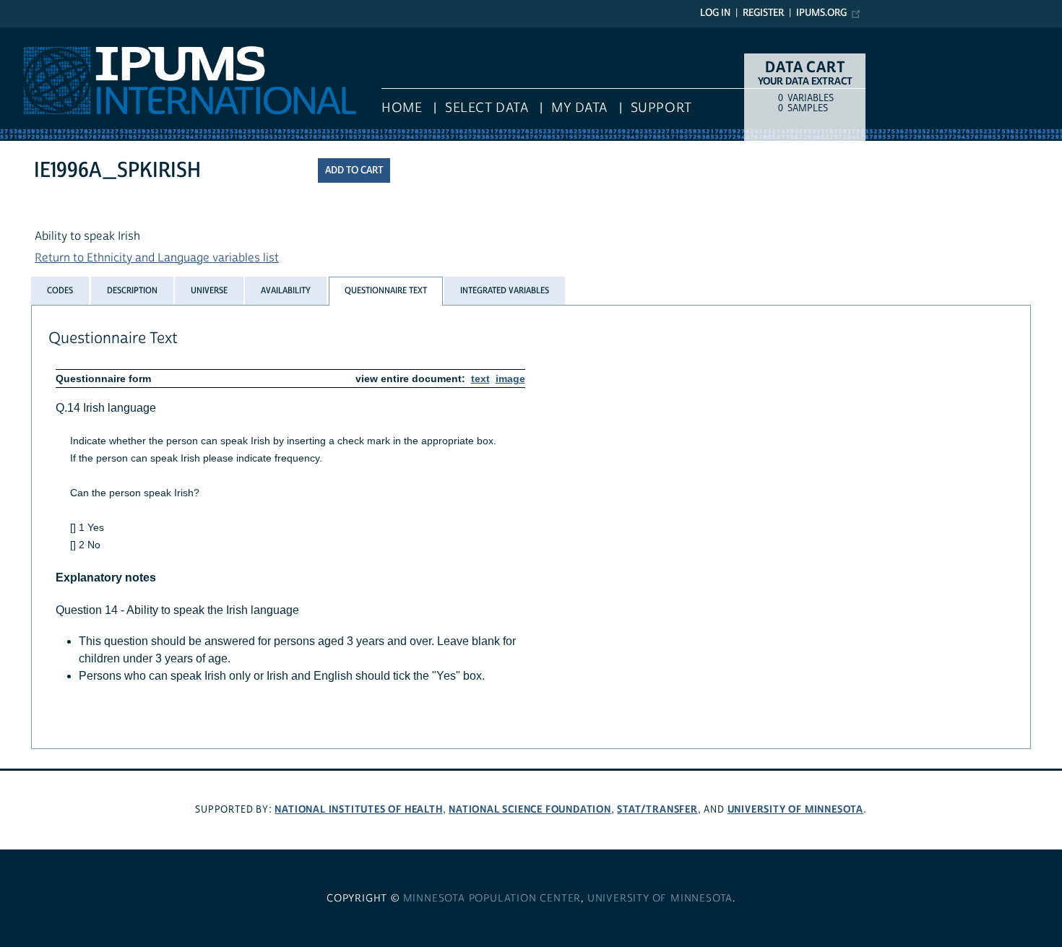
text (480, 378)
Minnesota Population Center (492, 898)
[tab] (60, 290)
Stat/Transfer (657, 809)
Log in (715, 13)
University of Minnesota (795, 809)
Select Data (486, 108)
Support (661, 108)
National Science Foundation (530, 809)
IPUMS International (52, 34)
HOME (401, 108)
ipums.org (821, 13)
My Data (579, 108)
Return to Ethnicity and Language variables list (157, 258)
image (510, 378)
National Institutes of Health (358, 809)
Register (763, 13)
